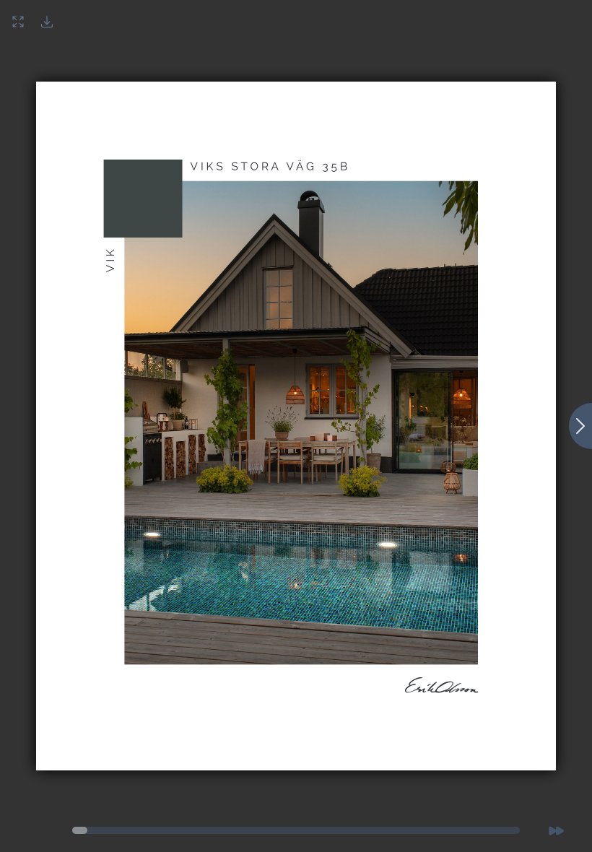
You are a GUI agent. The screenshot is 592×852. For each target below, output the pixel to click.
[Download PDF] (47, 21)
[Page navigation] (79, 830)
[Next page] (580, 426)
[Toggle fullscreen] (18, 21)
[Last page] (556, 830)
